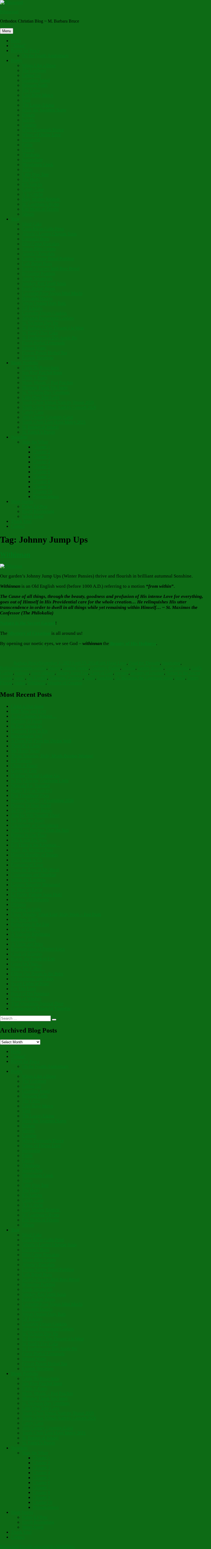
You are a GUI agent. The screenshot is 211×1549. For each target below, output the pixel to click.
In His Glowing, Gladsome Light (39, 780)
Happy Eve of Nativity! (31, 790)
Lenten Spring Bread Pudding (48, 258)
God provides (177, 668)
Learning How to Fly (29, 731)
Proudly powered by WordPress (47, 1546)
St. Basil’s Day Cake (40, 333)
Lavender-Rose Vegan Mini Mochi (52, 293)
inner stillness (43, 673)
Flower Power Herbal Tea (44, 352)
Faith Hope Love (112, 663)
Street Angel (32, 516)
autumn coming (33, 668)
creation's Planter (105, 668)
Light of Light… (25, 929)
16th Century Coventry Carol (47, 417)
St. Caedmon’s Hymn (40, 204)
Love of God (101, 673)
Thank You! (21, 521)
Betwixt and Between (30, 899)
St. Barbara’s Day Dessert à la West (53, 328)
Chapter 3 (41, 456)
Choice (28, 149)
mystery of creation (147, 673)
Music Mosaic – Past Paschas (47, 382)
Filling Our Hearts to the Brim (37, 973)
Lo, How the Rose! (28, 820)
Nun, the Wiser (35, 442)
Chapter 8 (41, 481)
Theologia (31, 154)
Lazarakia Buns (35, 238)
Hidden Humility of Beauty (35, 855)
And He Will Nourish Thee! (35, 815)
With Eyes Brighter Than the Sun (40, 830)
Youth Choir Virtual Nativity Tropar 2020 (58, 402)
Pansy (90, 678)
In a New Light (24, 919)
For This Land (23, 988)
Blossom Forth (35, 85)
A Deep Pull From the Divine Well (41, 741)
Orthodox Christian (66, 678)
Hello (16, 40)
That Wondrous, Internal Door (37, 1003)
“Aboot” (18, 45)
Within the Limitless (28, 879)
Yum (15, 219)
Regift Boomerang (38, 511)
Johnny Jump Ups (72, 673)
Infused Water (34, 347)
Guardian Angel (36, 80)
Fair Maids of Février (40, 209)
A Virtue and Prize (27, 944)
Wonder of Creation (65, 682)
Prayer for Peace (25, 50)
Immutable (31, 139)
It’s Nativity (32, 184)
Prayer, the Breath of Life (33, 959)
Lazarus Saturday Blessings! (35, 884)
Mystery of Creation (29, 633)
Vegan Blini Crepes (39, 248)
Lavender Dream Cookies (44, 313)
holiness (22, 673)
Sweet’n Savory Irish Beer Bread (50, 268)
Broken (28, 115)
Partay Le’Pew (35, 506)
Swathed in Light (26, 909)
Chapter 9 (41, 486)
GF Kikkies (32, 308)
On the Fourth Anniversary (45, 55)
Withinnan (15, 554)
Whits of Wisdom (26, 998)
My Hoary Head (25, 750)
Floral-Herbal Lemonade (43, 343)
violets (20, 682)
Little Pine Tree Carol (40, 397)
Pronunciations (46, 496)
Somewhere (32, 159)
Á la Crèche (32, 194)
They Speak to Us (26, 859)
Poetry (16, 60)
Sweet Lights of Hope (30, 983)
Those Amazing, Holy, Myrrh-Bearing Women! (52, 755)
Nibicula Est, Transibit (30, 785)
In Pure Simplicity (26, 726)
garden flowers (150, 668)
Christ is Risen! (24, 765)
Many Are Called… (28, 969)
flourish (128, 668)
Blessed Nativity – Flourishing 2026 (42, 800)
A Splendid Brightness (30, 934)
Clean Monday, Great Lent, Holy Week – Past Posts (56, 914)
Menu (6, 31)
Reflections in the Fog (30, 924)
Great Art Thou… (26, 964)
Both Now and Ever (28, 711)
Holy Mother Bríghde (41, 199)
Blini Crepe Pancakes (40, 243)
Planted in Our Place (29, 835)
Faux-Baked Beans (38, 288)
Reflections (10, 668)
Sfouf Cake (32, 224)
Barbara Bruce (26, 663)
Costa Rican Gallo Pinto (43, 229)
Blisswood (9, 11)
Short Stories (22, 501)
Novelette (19, 437)
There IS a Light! (26, 746)
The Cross (31, 90)
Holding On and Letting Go (35, 775)
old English (37, 678)
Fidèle (27, 144)
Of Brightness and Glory (32, 978)
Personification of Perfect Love (38, 949)
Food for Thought (144, 663)
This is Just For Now (29, 840)
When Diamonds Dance (43, 129)
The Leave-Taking (38, 105)
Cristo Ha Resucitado (40, 367)
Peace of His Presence (30, 993)
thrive (180, 678)
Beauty (55, 668)
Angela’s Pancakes (38, 253)
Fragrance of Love (27, 864)
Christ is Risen (34, 377)
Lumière (29, 124)
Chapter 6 (41, 471)
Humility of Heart (26, 721)
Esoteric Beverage (38, 357)
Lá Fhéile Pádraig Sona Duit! (36, 894)
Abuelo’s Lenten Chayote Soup (49, 234)
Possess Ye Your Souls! (31, 805)
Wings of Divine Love (41, 134)
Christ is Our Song (27, 706)
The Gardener (34, 70)
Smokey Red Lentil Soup (44, 283)
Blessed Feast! (23, 939)
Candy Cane (33, 189)
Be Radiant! (21, 760)
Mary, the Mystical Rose (32, 850)
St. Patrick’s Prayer (38, 432)
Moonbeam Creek (37, 164)
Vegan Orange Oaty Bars (44, 303)
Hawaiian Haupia (37, 298)
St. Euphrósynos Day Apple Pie (49, 338)
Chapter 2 (41, 452)
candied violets (76, 668)
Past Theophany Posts (30, 795)
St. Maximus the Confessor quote (144, 678)
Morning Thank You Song (45, 387)
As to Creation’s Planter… (34, 716)
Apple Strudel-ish (37, 278)
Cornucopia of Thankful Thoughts (41, 1008)
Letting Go (31, 75)
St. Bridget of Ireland (40, 427)
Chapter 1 (41, 447)
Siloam (28, 214)
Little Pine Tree (35, 174)
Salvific (28, 120)
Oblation (18, 904)
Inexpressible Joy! (26, 736)
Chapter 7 (41, 476)
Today (27, 169)
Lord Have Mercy (37, 95)
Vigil (26, 100)
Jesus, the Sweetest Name (44, 110)
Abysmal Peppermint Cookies (48, 318)
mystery (122, 673)
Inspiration (171, 663)
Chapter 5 (41, 466)
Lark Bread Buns (37, 263)
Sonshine (105, 678)
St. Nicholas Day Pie (40, 323)
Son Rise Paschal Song (42, 372)
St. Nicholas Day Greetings (46, 392)
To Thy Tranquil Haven (31, 810)
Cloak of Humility (27, 954)
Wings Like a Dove (39, 65)
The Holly (31, 179)
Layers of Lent (24, 770)
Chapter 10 (42, 491)
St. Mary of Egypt (26, 889)
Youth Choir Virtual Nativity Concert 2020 (59, 407)
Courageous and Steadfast (33, 874)
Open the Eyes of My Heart (35, 869)
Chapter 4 (41, 461)
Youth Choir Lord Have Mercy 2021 (54, 422)
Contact (17, 526)
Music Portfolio (24, 362)
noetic (20, 678)
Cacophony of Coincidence (35, 825)
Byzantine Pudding (38, 273)
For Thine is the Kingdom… (35, 845)
